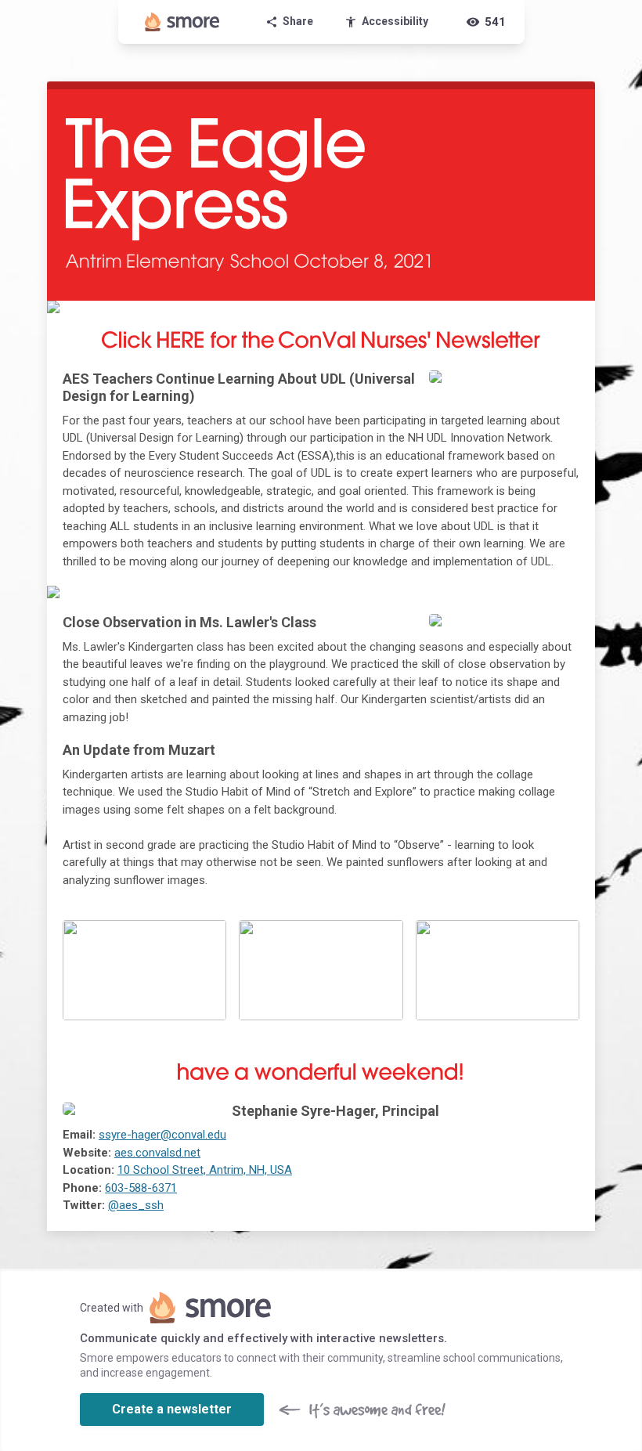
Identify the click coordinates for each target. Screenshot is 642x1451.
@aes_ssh (136, 1205)
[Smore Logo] (182, 21)
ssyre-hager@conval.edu (162, 1135)
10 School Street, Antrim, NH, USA (204, 1170)
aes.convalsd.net (157, 1153)
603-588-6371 (141, 1188)
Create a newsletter (172, 1409)
